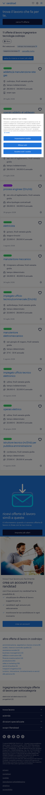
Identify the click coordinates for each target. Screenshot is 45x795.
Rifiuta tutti (22, 145)
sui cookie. (7, 132)
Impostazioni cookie (23, 138)
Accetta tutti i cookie (22, 152)
